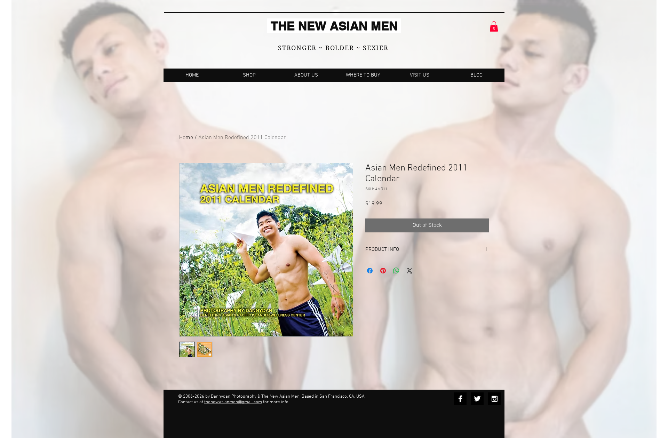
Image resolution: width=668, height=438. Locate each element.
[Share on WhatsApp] (396, 270)
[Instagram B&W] (494, 398)
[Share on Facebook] (370, 270)
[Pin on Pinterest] (383, 270)
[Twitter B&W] (477, 398)
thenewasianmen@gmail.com (233, 402)
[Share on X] (409, 270)
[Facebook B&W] (460, 398)
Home (186, 137)
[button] (494, 26)
